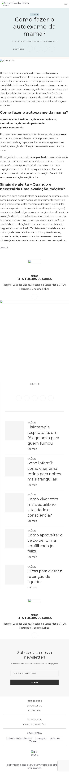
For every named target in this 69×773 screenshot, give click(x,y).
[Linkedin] (43, 398)
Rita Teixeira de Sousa (34, 278)
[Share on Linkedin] (44, 48)
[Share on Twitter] (37, 48)
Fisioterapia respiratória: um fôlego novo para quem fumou (43, 435)
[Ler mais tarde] (29, 66)
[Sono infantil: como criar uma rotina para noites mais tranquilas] (14, 466)
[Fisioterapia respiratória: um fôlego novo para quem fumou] (14, 430)
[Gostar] (39, 66)
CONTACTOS (34, 711)
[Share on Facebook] (30, 48)
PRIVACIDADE (35, 719)
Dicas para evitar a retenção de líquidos (44, 576)
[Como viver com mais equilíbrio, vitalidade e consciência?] (14, 502)
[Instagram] (35, 398)
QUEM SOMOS (34, 701)
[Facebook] (19, 398)
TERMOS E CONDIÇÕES (34, 724)
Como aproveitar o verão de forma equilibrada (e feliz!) (45, 543)
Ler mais (32, 448)
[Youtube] (50, 398)
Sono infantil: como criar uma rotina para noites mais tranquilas (44, 471)
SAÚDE (35, 14)
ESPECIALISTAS (34, 706)
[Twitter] (27, 398)
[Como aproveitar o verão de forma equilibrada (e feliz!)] (14, 538)
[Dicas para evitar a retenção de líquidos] (14, 575)
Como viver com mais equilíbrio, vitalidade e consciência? (42, 507)
